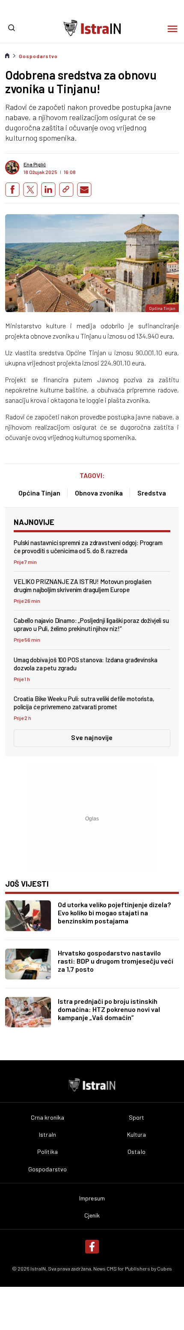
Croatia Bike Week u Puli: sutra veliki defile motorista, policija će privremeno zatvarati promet (84, 703)
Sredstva (151, 493)
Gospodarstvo (38, 56)
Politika (47, 1151)
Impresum (92, 1198)
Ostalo (136, 1151)
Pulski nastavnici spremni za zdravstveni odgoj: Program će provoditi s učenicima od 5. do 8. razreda (88, 546)
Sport (137, 1117)
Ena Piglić (35, 164)
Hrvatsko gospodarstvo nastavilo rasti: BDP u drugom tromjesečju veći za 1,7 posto (115, 961)
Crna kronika (48, 1117)
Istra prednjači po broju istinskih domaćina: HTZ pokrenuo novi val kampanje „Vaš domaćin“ (109, 1009)
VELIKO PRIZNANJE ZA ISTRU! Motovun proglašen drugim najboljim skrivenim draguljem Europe (82, 585)
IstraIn (47, 1134)
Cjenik (92, 1215)
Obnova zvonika (99, 493)
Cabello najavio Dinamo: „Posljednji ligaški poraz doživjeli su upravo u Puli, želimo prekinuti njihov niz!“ (91, 624)
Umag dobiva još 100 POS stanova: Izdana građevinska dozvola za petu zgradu (85, 664)
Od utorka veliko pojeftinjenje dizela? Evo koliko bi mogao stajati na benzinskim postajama (114, 912)
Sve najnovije (92, 737)
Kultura (136, 1134)
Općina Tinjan (39, 493)
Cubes (164, 1268)
